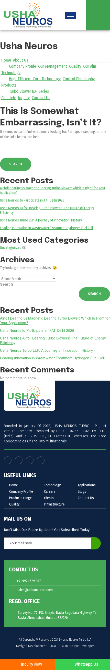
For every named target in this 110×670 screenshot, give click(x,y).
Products (8, 85)
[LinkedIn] (41, 460)
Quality (75, 66)
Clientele (8, 97)
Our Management (52, 66)
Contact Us (41, 97)
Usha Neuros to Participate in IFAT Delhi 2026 (32, 200)
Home (6, 60)
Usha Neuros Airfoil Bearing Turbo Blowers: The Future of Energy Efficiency (53, 340)
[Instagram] (30, 460)
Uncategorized (10, 247)
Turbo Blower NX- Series (29, 91)
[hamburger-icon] (70, 15)
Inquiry (24, 97)
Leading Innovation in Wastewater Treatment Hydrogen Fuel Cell (46, 228)
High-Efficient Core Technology (35, 78)
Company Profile (22, 66)
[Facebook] (8, 460)
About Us (20, 60)
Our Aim (89, 66)
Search (6, 284)
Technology (10, 72)
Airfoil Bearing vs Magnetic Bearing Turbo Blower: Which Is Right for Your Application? (55, 320)
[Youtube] (19, 460)
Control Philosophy (79, 78)
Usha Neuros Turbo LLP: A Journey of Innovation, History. (41, 220)
